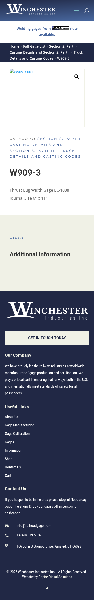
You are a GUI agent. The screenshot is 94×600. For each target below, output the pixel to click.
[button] (76, 76)
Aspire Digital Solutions (55, 577)
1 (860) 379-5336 (29, 535)
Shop (8, 459)
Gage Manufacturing (19, 425)
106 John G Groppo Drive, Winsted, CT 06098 (49, 546)
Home (14, 46)
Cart (8, 475)
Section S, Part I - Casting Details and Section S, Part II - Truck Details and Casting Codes (46, 52)
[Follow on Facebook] (47, 589)
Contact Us (13, 467)
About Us (11, 417)
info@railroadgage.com (34, 525)
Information (13, 450)
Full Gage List (34, 46)
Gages (9, 442)
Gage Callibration (17, 433)
